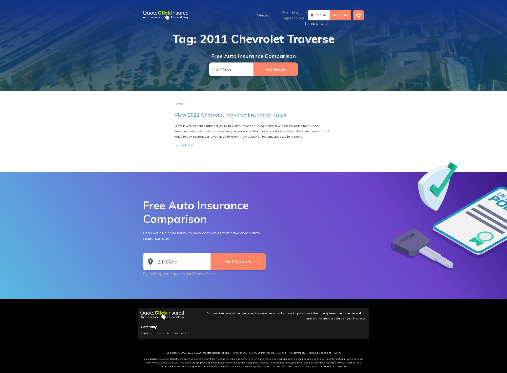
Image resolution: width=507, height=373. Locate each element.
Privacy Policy (181, 333)
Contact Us (162, 333)
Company (149, 326)
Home (178, 104)
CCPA (337, 352)
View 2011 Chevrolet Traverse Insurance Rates (230, 114)
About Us (146, 333)
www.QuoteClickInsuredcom (213, 352)
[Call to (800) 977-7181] (358, 15)
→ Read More (184, 145)
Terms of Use (316, 23)
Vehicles (263, 15)
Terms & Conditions (319, 352)
